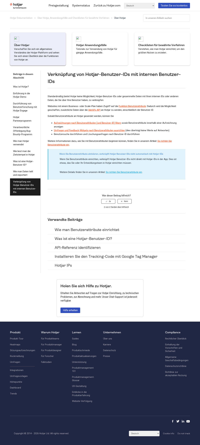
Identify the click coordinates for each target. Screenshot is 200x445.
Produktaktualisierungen (84, 356)
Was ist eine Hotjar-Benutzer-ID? (23, 163)
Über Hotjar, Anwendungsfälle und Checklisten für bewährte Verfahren (73, 18)
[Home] (18, 8)
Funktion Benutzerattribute (132, 106)
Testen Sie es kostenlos (174, 5)
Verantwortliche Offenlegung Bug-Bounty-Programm (22, 131)
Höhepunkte (16, 382)
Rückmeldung (17, 356)
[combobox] (166, 18)
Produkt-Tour (16, 338)
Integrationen (16, 370)
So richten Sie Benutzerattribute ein (124, 172)
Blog (74, 344)
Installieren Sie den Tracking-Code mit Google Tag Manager (106, 256)
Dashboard (15, 387)
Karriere (107, 344)
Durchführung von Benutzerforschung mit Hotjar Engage (25, 107)
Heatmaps (15, 344)
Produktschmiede (81, 350)
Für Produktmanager (51, 344)
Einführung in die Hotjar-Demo (21, 95)
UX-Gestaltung (79, 386)
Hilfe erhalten (70, 310)
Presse (106, 356)
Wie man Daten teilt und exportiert (23, 173)
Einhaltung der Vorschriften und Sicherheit (173, 348)
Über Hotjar (120, 18)
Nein (126, 201)
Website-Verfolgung (82, 401)
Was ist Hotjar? (21, 86)
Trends (13, 393)
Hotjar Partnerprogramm (22, 119)
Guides (75, 338)
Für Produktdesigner (51, 350)
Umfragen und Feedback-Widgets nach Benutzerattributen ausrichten (89, 130)
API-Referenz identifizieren (78, 247)
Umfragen (15, 362)
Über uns (107, 338)
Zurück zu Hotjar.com (107, 5)
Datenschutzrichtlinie (175, 366)
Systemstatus (81, 5)
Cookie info (168, 433)
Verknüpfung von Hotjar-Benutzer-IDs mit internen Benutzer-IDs (24, 187)
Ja (110, 201)
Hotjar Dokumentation (21, 18)
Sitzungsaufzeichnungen (22, 350)
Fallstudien (46, 362)
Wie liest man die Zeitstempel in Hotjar (24, 153)
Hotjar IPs (63, 265)
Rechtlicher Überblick (175, 338)
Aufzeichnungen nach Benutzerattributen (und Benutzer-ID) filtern (87, 123)
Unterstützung (79, 362)
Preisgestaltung (59, 5)
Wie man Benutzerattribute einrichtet (87, 230)
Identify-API (94, 110)
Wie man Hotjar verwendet (21, 143)
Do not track (184, 433)
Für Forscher (47, 356)
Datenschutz (109, 350)
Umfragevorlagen (19, 376)
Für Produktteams (50, 338)
